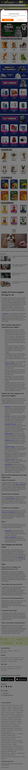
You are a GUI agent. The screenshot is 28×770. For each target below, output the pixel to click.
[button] (14, 12)
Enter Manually (20, 19)
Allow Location (8, 19)
